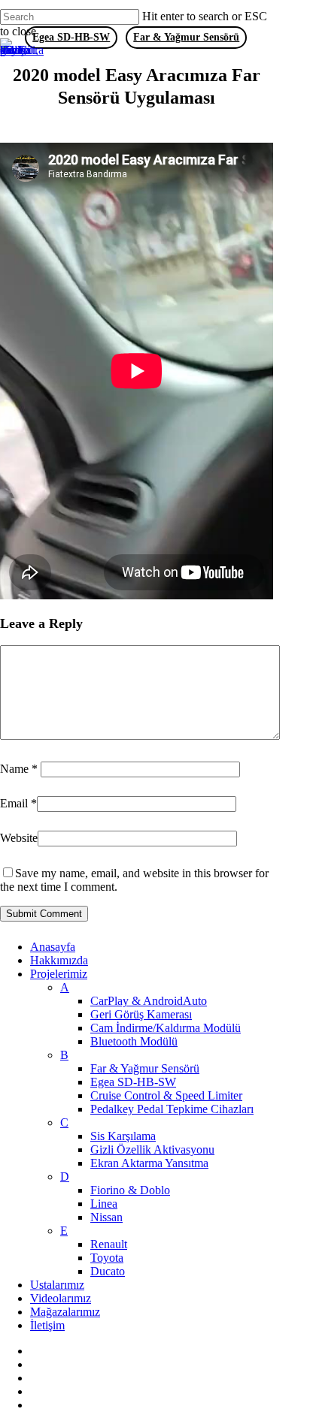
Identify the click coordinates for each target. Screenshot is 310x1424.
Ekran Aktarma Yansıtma (149, 1163)
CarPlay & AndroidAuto (148, 1000)
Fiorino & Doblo (130, 1190)
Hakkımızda (59, 960)
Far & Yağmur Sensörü (144, 1068)
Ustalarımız (57, 1284)
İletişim (47, 1325)
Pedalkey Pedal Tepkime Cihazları (172, 1109)
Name (19, 768)
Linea (103, 1203)
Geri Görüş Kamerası (141, 1014)
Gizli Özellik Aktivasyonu (152, 1149)
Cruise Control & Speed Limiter (166, 1095)
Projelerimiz (58, 973)
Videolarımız (60, 1298)
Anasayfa (52, 946)
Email (18, 803)
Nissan (106, 1217)
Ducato (107, 1271)
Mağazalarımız (65, 1311)
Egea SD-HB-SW (133, 1082)
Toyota (106, 1257)
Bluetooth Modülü (134, 1041)
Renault (108, 1244)
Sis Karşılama (123, 1136)
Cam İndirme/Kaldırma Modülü (165, 1027)
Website (19, 837)
